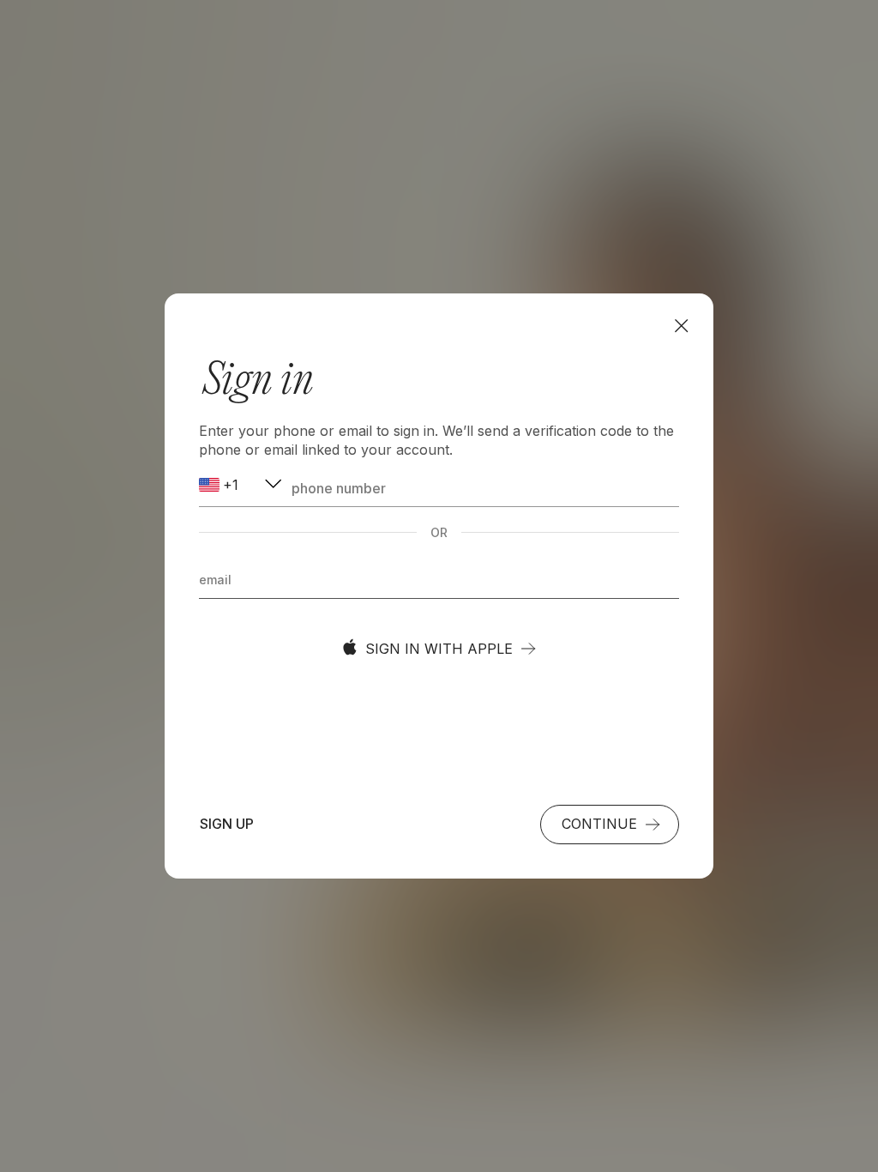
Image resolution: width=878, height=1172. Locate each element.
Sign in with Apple (439, 648)
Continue (599, 823)
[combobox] (242, 485)
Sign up (227, 823)
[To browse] (681, 325)
